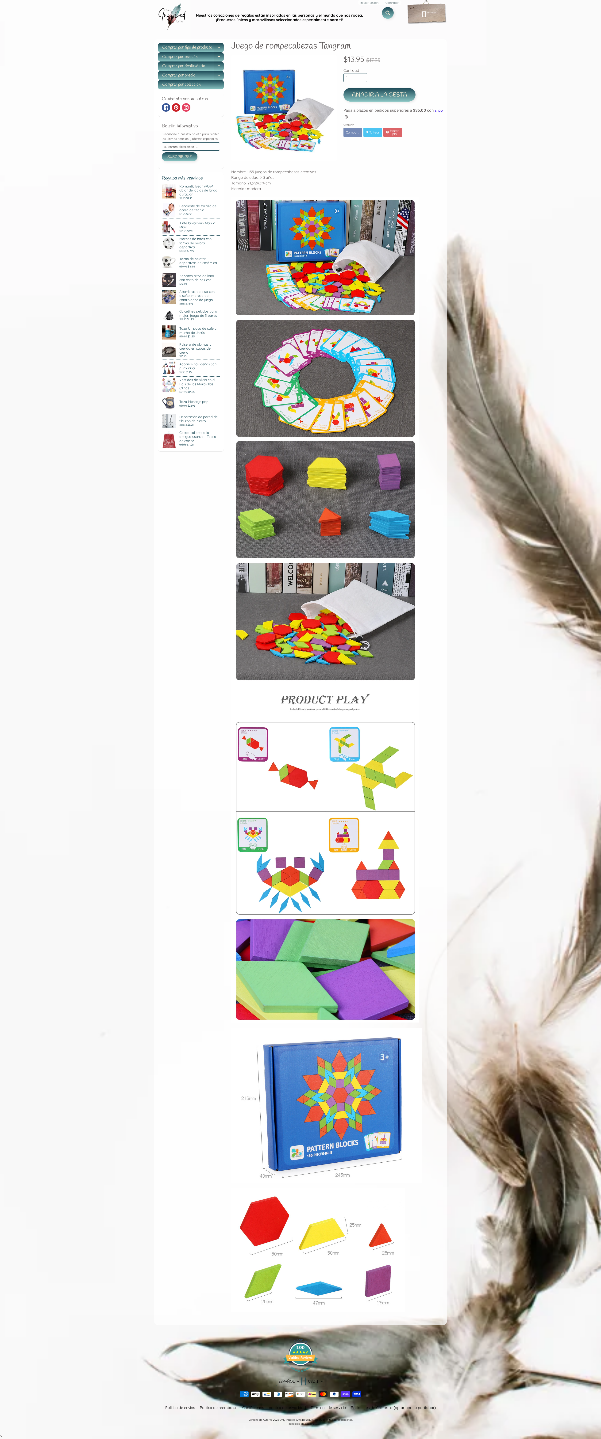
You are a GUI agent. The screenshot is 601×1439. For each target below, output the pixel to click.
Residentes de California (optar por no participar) (393, 1407)
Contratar (392, 2)
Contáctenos (253, 1407)
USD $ (313, 1381)
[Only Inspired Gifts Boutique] (171, 17)
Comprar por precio (193, 76)
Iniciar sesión (369, 2)
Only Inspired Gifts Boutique (296, 1419)
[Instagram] (186, 107)
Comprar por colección (181, 84)
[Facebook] (166, 107)
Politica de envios (180, 1407)
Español (286, 1381)
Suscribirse (179, 156)
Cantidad (351, 70)
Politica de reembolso (219, 1407)
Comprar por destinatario (193, 67)
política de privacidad (287, 1407)
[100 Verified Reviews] (300, 1374)
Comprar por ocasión (193, 58)
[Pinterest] (176, 107)
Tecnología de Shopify (300, 1423)
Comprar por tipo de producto (193, 48)
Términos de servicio (328, 1407)
